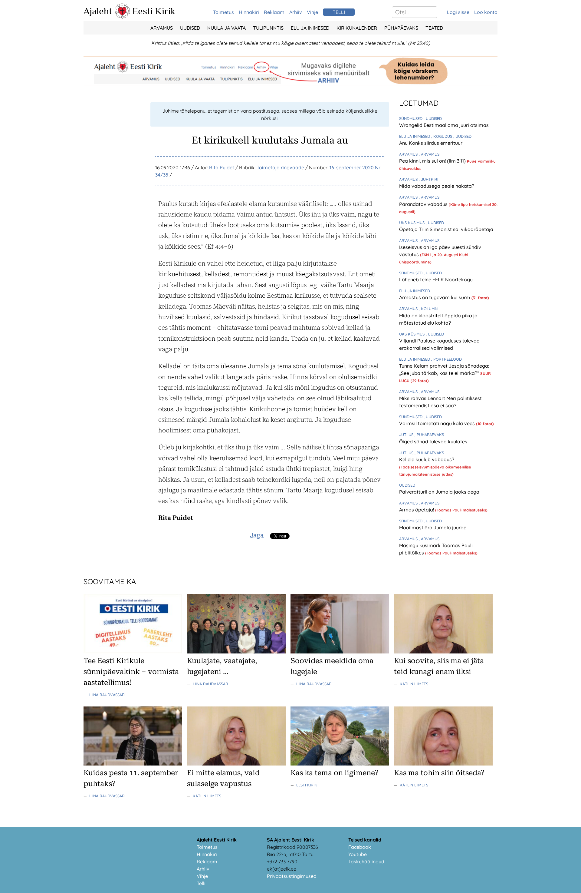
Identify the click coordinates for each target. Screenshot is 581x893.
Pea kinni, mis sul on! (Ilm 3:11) (433, 161)
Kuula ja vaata (226, 28)
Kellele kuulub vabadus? (426, 459)
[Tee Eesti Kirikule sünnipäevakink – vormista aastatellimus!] (133, 652)
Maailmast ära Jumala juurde (432, 527)
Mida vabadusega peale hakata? (436, 186)
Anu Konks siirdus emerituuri (431, 143)
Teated (434, 28)
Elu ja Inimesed (310, 28)
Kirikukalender (356, 28)
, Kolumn (428, 308)
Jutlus (407, 434)
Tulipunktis (268, 28)
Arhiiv (295, 12)
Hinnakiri (249, 12)
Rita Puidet (221, 167)
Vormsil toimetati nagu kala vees (437, 423)
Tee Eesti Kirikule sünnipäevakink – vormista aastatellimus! (131, 672)
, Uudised (433, 118)
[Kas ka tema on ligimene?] (339, 764)
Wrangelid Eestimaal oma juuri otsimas (444, 125)
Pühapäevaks (401, 28)
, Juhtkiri (428, 179)
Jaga (257, 535)
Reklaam (274, 12)
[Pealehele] (122, 17)
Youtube (357, 854)
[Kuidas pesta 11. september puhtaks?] (133, 764)
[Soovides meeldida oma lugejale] (339, 652)
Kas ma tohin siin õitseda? (439, 773)
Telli (201, 883)
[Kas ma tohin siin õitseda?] (443, 764)
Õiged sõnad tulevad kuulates (433, 441)
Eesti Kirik (154, 10)
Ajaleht (98, 10)
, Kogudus (442, 136)
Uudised (190, 28)
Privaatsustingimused (292, 876)
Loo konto (485, 12)
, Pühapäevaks (429, 434)
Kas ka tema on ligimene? (334, 773)
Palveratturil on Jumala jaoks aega (439, 492)
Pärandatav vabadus (424, 204)
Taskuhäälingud (366, 861)
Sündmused (411, 118)
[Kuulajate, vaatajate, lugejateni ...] (236, 652)
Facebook (359, 847)
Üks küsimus (412, 222)
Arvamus (161, 28)
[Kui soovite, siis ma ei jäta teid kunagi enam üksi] (443, 652)
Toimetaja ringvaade (280, 167)
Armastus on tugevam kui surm (435, 297)
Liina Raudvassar (107, 694)
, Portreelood (446, 359)
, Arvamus (429, 154)
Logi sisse (458, 12)
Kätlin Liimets (414, 683)
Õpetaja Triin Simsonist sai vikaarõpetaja (446, 229)
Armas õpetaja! (417, 510)
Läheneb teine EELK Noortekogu (436, 279)
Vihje (312, 12)
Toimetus (223, 12)
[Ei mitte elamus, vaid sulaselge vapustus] (236, 764)
